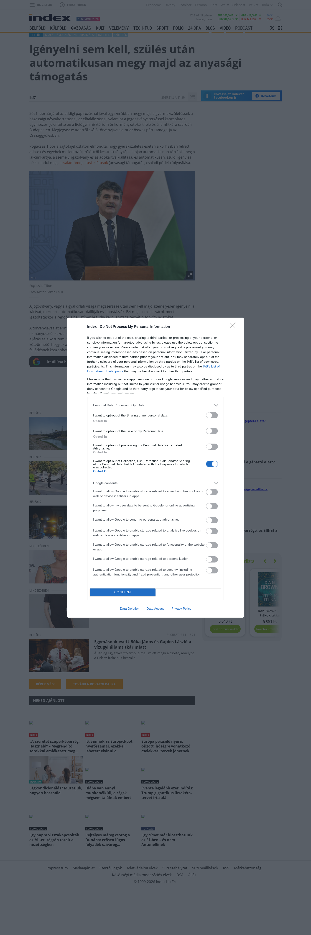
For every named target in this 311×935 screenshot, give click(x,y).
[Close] (234, 327)
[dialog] (155, 467)
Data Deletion (130, 608)
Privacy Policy (181, 608)
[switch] (212, 415)
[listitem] (155, 405)
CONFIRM (122, 592)
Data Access (155, 608)
